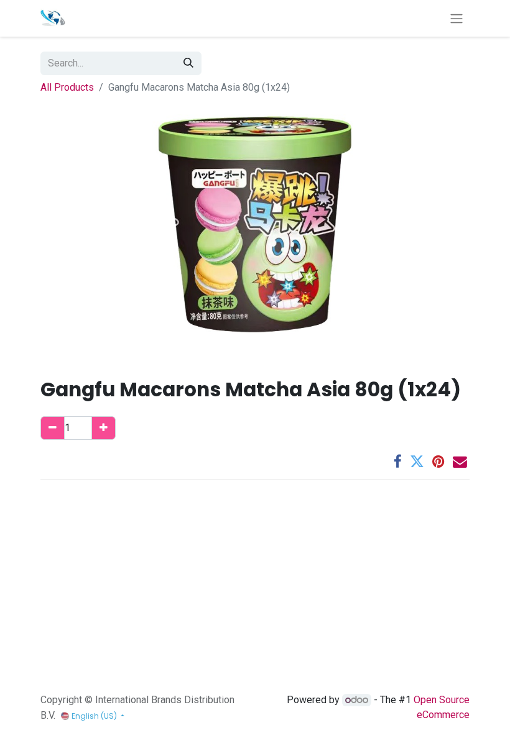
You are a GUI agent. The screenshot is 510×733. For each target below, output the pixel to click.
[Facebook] (398, 462)
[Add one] (103, 428)
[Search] (188, 63)
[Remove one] (52, 428)
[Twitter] (417, 462)
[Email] (460, 462)
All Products (67, 87)
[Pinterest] (438, 462)
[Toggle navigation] (456, 18)
